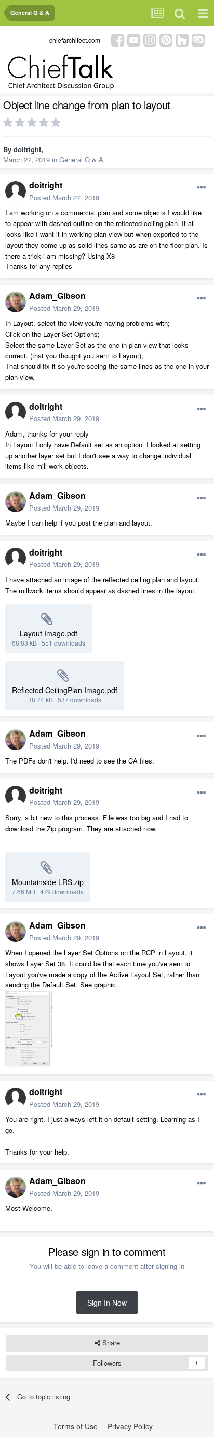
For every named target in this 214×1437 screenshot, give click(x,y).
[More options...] (201, 188)
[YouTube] (133, 39)
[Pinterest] (165, 39)
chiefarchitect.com (74, 40)
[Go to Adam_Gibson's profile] (15, 302)
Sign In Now (107, 1302)
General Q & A (81, 159)
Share (110, 1343)
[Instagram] (149, 39)
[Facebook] (117, 39)
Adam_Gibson (57, 296)
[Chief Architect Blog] (198, 39)
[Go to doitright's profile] (15, 191)
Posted (64, 197)
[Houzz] (182, 39)
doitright (27, 149)
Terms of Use (76, 1426)
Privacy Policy (130, 1426)
